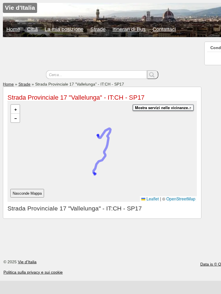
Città (32, 29)
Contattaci (164, 29)
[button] (15, 109)
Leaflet (152, 199)
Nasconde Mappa (27, 193)
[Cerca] (152, 74)
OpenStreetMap (180, 199)
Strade (98, 29)
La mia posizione (64, 29)
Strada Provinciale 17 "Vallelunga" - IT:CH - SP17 (75, 97)
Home (13, 29)
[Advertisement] (102, 54)
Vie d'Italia (27, 262)
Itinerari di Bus (129, 29)
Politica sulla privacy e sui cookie (33, 272)
